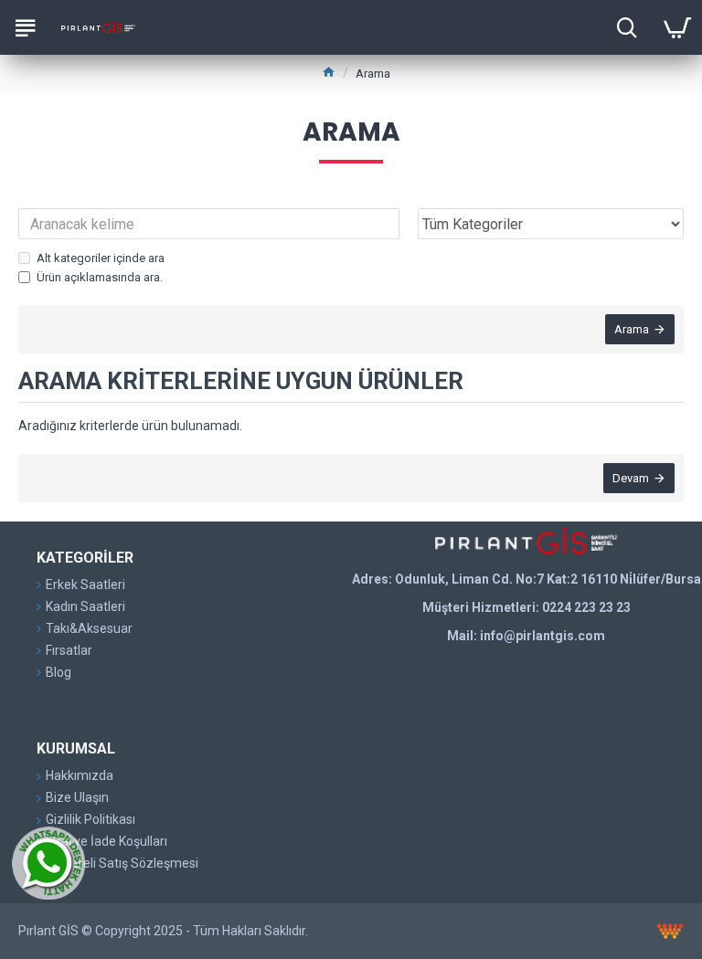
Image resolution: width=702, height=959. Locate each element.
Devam (630, 478)
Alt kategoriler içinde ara (101, 258)
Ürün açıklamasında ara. (100, 277)
